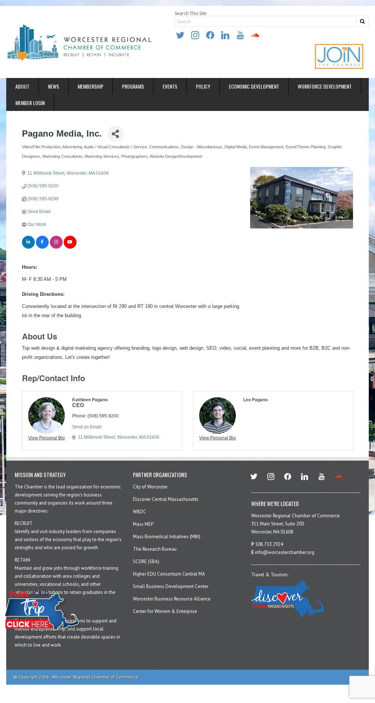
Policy (203, 86)
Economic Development (254, 86)
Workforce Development (325, 86)
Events (170, 86)
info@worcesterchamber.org (284, 552)
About (22, 86)
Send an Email (86, 426)
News (53, 86)
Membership (90, 86)
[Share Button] (115, 134)
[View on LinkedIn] (28, 247)
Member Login (30, 103)
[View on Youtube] (70, 247)
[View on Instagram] (56, 247)
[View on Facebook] (42, 247)
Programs (133, 86)
